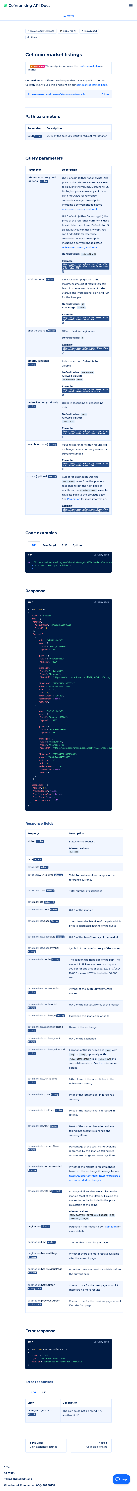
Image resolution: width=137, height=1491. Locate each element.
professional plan (89, 66)
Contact (9, 1472)
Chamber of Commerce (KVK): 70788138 (29, 1485)
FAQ (7, 1466)
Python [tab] (77, 545)
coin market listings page (91, 84)
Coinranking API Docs (29, 5)
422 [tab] (44, 1392)
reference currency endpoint (79, 209)
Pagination (73, 499)
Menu (70, 15)
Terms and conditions (18, 1478)
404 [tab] (33, 1392)
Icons (102, 1063)
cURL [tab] (34, 545)
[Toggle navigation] (132, 5)
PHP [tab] (64, 545)
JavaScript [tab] (49, 545)
